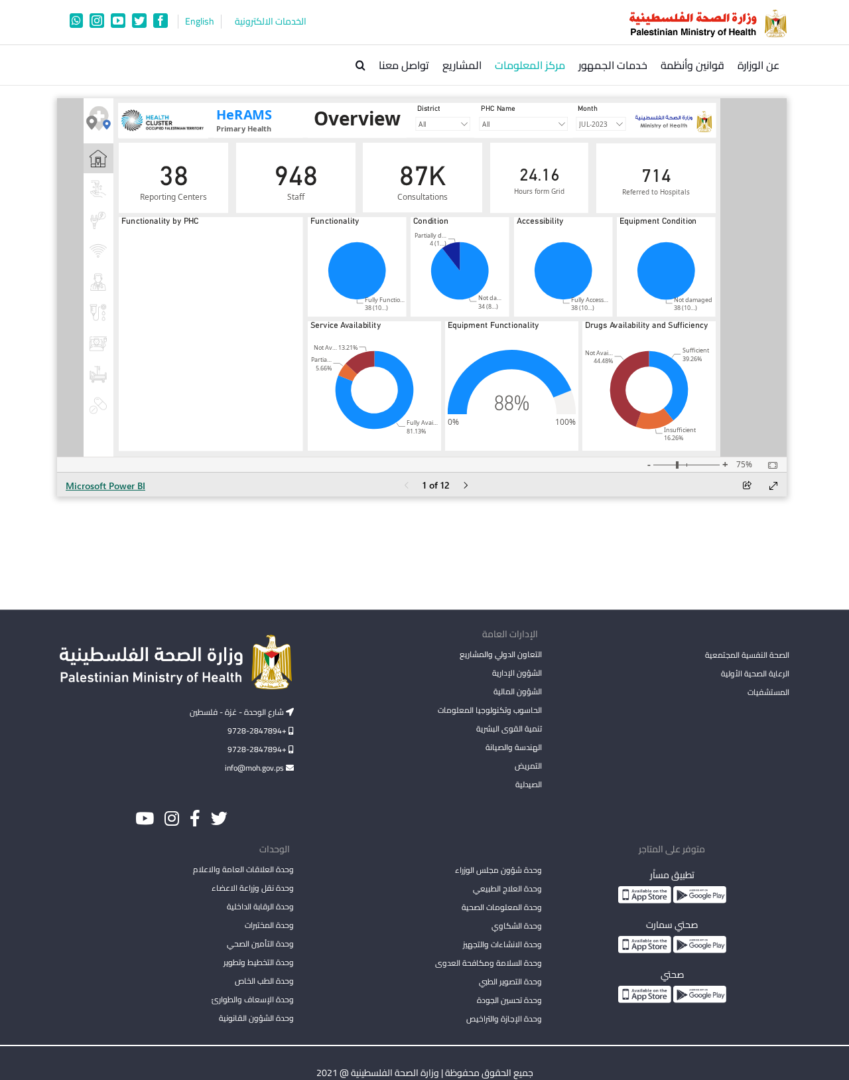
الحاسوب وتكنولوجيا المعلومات (489, 710)
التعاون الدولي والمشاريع (500, 654)
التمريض (528, 765)
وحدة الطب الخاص (264, 980)
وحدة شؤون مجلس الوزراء (498, 871)
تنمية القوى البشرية (508, 728)
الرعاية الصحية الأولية (755, 673)
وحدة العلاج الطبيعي (507, 888)
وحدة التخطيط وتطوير (259, 962)
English (199, 22)
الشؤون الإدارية (516, 672)
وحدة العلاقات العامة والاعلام (243, 869)
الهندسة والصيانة (513, 747)
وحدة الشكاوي (516, 925)
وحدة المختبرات (269, 925)
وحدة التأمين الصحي (260, 943)
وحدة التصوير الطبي (510, 981)
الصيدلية (528, 784)
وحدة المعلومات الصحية (501, 907)
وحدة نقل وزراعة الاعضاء (253, 887)
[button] (360, 65)
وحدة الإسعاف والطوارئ (253, 999)
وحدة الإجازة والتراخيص (503, 1018)
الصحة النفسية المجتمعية (747, 655)
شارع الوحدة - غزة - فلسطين (238, 712)
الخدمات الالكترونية (270, 22)
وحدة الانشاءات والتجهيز (502, 944)
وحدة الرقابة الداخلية (260, 906)
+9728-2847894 (258, 730)
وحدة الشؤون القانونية (256, 1018)
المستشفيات (768, 692)
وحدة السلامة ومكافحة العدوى (488, 962)
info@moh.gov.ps (255, 767)
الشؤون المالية (517, 691)
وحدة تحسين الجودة (509, 1000)
